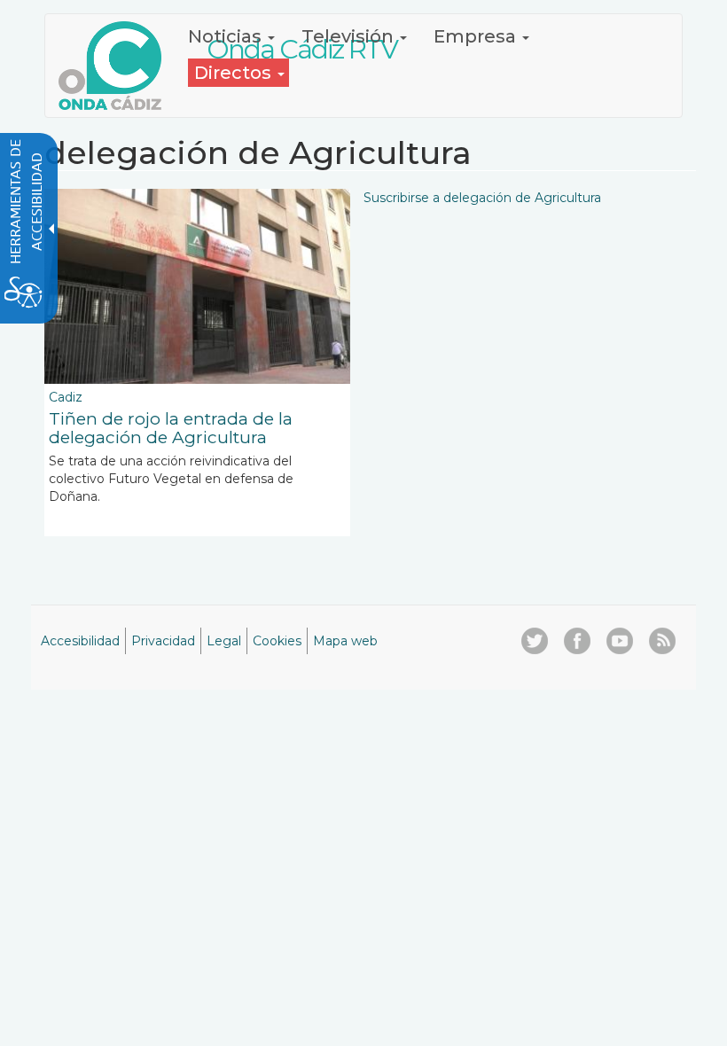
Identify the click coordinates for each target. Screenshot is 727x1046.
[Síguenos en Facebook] (577, 641)
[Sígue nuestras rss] (662, 641)
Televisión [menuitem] (349, 36)
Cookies (277, 641)
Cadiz (65, 397)
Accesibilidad (80, 641)
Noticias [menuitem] (227, 36)
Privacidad (163, 641)
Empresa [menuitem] (477, 36)
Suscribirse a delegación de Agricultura (482, 198)
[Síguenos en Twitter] (534, 641)
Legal (224, 641)
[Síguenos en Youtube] (619, 641)
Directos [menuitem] (235, 72)
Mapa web (345, 641)
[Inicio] (117, 65)
